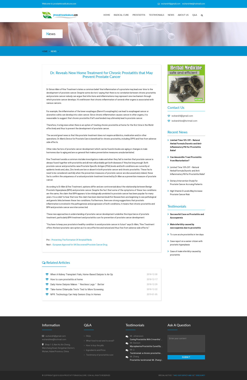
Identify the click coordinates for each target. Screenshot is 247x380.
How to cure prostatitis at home (66, 279)
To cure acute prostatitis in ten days (187, 234)
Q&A (194, 15)
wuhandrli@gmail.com (182, 115)
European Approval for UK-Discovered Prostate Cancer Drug (80, 245)
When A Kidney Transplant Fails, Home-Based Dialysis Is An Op (81, 274)
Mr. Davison (146, 344)
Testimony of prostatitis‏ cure (99, 355)
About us (183, 15)
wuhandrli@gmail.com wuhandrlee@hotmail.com (183, 4)
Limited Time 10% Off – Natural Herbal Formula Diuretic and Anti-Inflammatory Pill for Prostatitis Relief (187, 170)
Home (106, 15)
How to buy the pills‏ (95, 345)
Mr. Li (146, 351)
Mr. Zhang (146, 358)
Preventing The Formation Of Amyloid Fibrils (72, 240)
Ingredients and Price (95, 350)
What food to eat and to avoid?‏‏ (100, 341)
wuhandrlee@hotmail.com (184, 120)
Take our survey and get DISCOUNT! (189, 375)
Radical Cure (121, 15)
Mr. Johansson (146, 338)
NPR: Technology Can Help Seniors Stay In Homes (75, 294)
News (171, 15)
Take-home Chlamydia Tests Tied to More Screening (76, 289)
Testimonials (156, 15)
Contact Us (176, 107)
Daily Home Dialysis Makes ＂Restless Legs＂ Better (77, 284)
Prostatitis (139, 15)
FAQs (88, 336)
